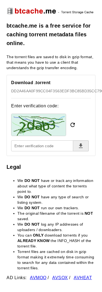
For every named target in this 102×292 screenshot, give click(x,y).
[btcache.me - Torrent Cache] (51, 11)
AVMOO (38, 277)
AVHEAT (83, 277)
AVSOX (60, 277)
